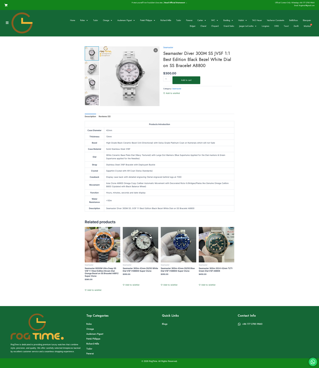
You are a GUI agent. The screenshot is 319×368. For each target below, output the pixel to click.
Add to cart (186, 80)
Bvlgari (192, 26)
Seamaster (168, 47)
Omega (106, 20)
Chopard (215, 26)
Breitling (226, 20)
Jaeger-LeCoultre (246, 26)
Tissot (286, 26)
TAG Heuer (257, 20)
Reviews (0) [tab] (105, 116)
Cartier (200, 20)
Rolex (82, 20)
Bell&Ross (293, 20)
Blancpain (307, 20)
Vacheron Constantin (275, 20)
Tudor (95, 20)
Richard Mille (165, 20)
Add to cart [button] (92, 287)
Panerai (189, 20)
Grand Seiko (229, 26)
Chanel (203, 26)
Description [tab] (90, 116)
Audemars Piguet (124, 20)
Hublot (241, 20)
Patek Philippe (146, 20)
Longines (265, 26)
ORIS (276, 26)
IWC (213, 20)
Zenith (296, 26)
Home (72, 20)
